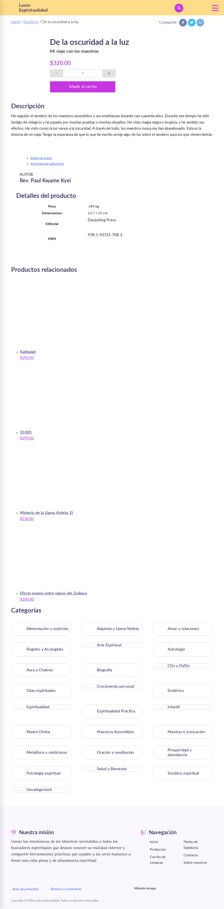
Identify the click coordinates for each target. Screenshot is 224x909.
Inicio (15, 22)
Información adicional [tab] (47, 164)
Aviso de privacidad (25, 889)
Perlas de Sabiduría (191, 844)
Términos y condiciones (66, 889)
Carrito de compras (157, 859)
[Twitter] (192, 22)
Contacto (191, 855)
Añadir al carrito (83, 87)
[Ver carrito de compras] (195, 8)
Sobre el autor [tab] (41, 158)
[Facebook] (183, 22)
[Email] (200, 22)
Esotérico (31, 22)
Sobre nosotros (195, 862)
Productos (158, 849)
